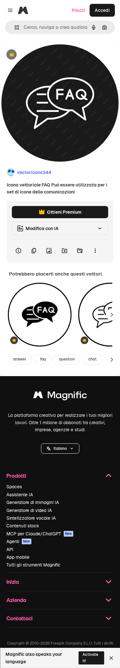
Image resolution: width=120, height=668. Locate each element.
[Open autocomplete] (14, 27)
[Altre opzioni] (95, 250)
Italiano (60, 448)
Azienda (16, 600)
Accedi (102, 10)
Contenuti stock (22, 526)
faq (43, 359)
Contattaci (19, 618)
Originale (42, 55)
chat (92, 359)
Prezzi (78, 10)
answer (20, 359)
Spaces (14, 487)
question (67, 359)
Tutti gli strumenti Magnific (33, 565)
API (9, 549)
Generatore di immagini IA (32, 502)
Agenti (18, 541)
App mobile (17, 557)
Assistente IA (19, 495)
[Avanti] (111, 315)
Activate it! (90, 657)
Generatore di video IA (29, 510)
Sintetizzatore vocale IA (31, 518)
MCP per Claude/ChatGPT (39, 534)
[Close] (111, 658)
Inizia (12, 581)
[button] (60, 448)
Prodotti (16, 475)
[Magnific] (60, 396)
